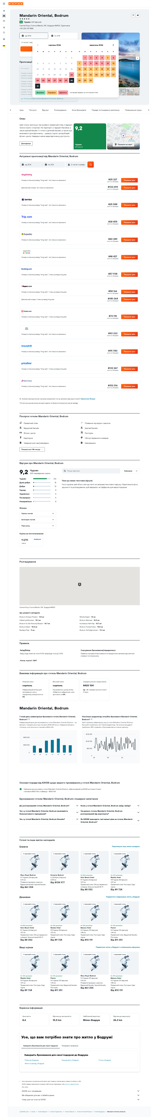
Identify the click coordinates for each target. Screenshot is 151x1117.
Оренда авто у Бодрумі (70, 1060)
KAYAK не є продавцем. (32, 1091)
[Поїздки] (4, 39)
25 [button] (43, 80)
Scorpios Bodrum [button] (57, 875)
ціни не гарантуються (72, 1084)
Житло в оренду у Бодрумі (34, 1063)
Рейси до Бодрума (32, 1060)
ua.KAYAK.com (24, 1112)
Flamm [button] (113, 928)
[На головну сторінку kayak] (15, 3)
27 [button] (55, 80)
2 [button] (71, 58)
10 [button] (38, 69)
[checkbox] (31, 541)
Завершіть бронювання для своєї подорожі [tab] (40, 1046)
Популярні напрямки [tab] (70, 1046)
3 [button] (37, 63)
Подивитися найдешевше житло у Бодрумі (123, 897)
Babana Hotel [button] (86, 928)
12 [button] (49, 69)
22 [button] (66, 75)
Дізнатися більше (88, 399)
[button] (4, 3)
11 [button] (43, 69)
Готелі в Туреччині (56, 1112)
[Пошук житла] (4, 15)
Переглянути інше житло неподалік (126, 846)
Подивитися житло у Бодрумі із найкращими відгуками (118, 947)
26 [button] (49, 80)
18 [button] (43, 75)
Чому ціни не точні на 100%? (34, 1099)
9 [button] (71, 63)
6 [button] (54, 63)
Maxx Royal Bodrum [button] (28, 875)
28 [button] (60, 80)
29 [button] (66, 80)
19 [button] (49, 75)
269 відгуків (36, 22)
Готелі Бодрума (99, 1112)
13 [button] (55, 69)
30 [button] (71, 80)
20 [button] (54, 75)
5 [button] (49, 63)
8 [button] (66, 63)
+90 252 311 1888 (26, 28)
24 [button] (38, 80)
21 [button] (60, 75)
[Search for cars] (4, 20)
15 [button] (66, 69)
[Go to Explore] (4, 27)
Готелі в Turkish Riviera (84, 1112)
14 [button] (60, 69)
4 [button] (43, 63)
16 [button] (72, 69)
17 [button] (37, 75)
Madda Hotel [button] (116, 877)
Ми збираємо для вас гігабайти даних (38, 1095)
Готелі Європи (42, 1112)
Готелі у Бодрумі (105, 1060)
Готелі (33, 1112)
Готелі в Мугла (69, 1112)
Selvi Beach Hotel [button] (87, 877)
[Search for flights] (4, 11)
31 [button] (38, 86)
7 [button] (60, 63)
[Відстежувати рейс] (4, 32)
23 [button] (72, 75)
